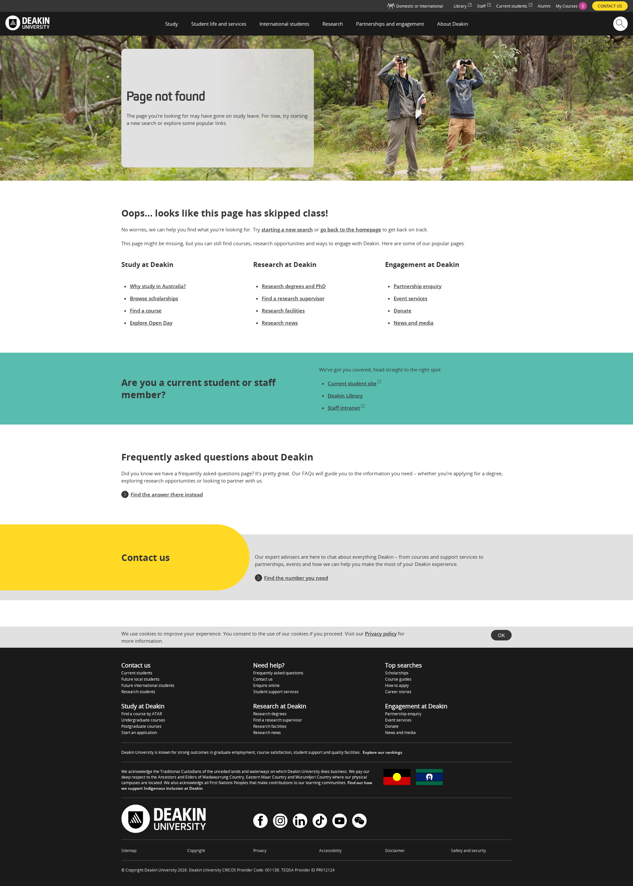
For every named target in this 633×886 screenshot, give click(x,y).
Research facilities (283, 310)
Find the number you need (296, 578)
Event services (410, 298)
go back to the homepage (350, 229)
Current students (136, 673)
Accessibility (330, 850)
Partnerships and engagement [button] (390, 23)
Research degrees (269, 714)
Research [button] (332, 23)
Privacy (259, 850)
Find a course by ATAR (141, 714)
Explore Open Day (151, 322)
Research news (280, 322)
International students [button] (284, 23)
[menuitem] (571, 6)
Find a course (146, 310)
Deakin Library (345, 395)
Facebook (260, 821)
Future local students (140, 679)
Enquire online (266, 685)
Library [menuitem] (460, 6)
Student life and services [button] (218, 23)
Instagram (280, 821)
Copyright (196, 850)
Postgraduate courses (141, 726)
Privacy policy (381, 633)
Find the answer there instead (167, 494)
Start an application (139, 732)
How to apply (397, 685)
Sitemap (128, 850)
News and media (414, 322)
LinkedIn (300, 821)
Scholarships (396, 673)
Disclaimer (395, 850)
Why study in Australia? (158, 286)
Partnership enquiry (417, 286)
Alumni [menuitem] (544, 6)
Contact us (263, 679)
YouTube (339, 821)
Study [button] (171, 23)
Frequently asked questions (278, 673)
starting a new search (287, 229)
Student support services (276, 691)
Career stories (398, 691)
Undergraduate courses (143, 720)
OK (501, 635)
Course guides (398, 679)
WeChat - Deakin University (359, 821)
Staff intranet (344, 407)
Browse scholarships (154, 298)
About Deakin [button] (452, 23)
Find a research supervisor (293, 298)
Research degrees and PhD (294, 286)
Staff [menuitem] (481, 6)
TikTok (320, 821)
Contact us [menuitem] (610, 6)
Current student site (352, 383)
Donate (402, 310)
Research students (138, 691)
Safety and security (468, 850)
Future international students (147, 685)
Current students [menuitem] (511, 6)
